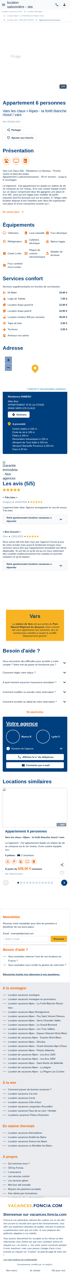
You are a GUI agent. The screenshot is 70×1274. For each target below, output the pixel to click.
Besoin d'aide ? (15, 949)
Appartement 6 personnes (49, 20)
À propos (10, 1157)
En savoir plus (11, 211)
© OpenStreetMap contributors (52, 389)
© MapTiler (32, 389)
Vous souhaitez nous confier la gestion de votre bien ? (37, 965)
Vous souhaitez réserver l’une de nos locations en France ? (35, 958)
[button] (64, 5)
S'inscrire (59, 939)
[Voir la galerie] (35, 56)
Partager (16, 130)
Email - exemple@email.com (18, 933)
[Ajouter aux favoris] (62, 873)
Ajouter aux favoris (22, 137)
